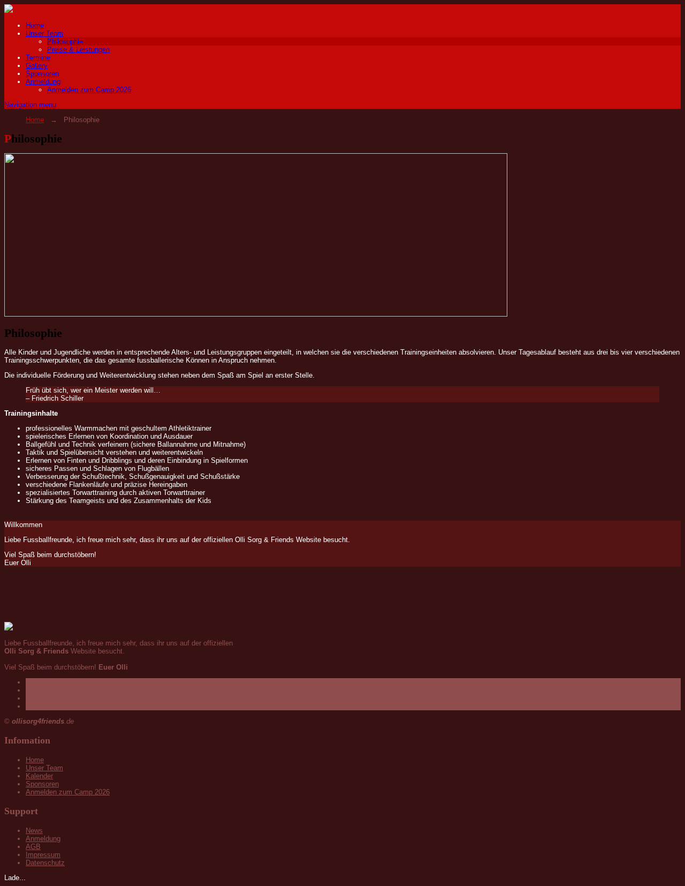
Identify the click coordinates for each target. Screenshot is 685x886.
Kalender (39, 776)
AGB (33, 847)
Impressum (43, 855)
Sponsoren (42, 74)
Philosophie (65, 41)
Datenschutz (45, 863)
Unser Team (44, 33)
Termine (38, 58)
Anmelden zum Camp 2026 (89, 90)
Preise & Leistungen (78, 50)
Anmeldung (43, 82)
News (34, 831)
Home (35, 25)
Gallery (37, 66)
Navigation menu (30, 105)
